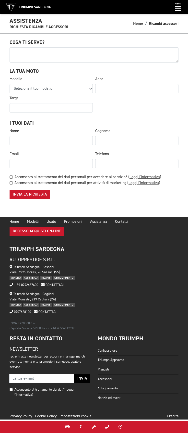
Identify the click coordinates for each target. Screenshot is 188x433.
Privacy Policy (21, 416)
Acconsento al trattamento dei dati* (39, 389)
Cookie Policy (46, 416)
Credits (172, 416)
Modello (16, 79)
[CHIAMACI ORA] (107, 427)
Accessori (105, 379)
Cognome (102, 131)
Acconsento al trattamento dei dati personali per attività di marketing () (87, 183)
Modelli (33, 222)
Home (138, 23)
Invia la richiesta (30, 195)
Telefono (102, 154)
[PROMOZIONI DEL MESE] (81, 427)
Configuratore (107, 350)
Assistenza (98, 222)
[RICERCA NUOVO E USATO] (67, 427)
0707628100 (22, 312)
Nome (14, 131)
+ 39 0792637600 (25, 285)
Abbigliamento (108, 388)
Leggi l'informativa (144, 177)
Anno (99, 79)
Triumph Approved (111, 360)
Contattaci (54, 285)
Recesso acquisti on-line (37, 231)
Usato (51, 222)
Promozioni (73, 222)
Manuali (103, 369)
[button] (178, 7)
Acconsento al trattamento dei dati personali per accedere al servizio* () (87, 177)
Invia (82, 379)
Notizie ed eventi (109, 398)
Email (14, 154)
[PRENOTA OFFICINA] (94, 427)
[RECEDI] (120, 427)
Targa (14, 98)
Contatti (121, 222)
